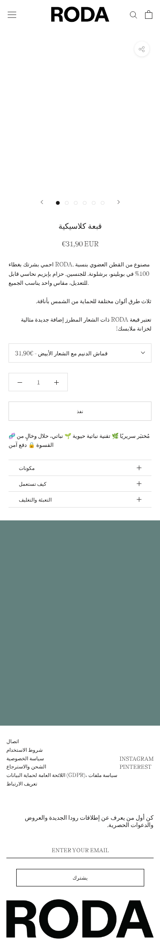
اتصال (12, 741)
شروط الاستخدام (24, 749)
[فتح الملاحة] (12, 14)
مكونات (27, 467)
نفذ (80, 411)
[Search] (133, 14)
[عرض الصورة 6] (103, 203)
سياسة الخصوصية (25, 758)
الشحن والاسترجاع (26, 766)
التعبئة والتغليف (35, 499)
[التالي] (118, 202)
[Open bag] (148, 14)
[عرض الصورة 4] (85, 203)
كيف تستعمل (33, 483)
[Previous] (42, 202)
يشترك (80, 877)
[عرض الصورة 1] (58, 203)
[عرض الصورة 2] (67, 203)
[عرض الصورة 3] (76, 203)
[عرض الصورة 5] (94, 203)
